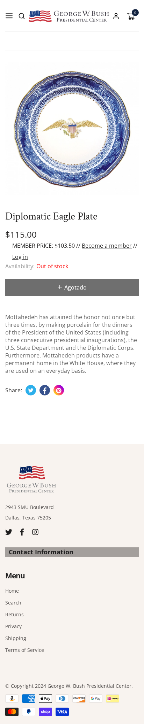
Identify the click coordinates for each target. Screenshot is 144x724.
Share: (13, 390)
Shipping (15, 638)
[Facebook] (22, 531)
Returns (14, 614)
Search (13, 602)
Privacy (13, 626)
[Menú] (9, 16)
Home (12, 590)
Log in (20, 257)
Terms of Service (24, 650)
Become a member (107, 245)
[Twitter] (8, 531)
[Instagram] (35, 531)
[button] (21, 16)
